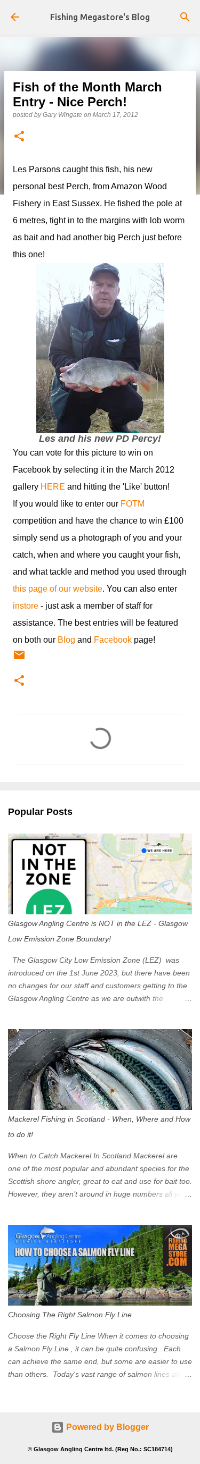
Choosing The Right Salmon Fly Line (70, 1314)
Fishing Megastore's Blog (100, 17)
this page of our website (57, 588)
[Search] (185, 17)
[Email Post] (19, 659)
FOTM (133, 503)
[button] (19, 137)
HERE (53, 486)
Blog (66, 639)
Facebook (113, 639)
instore (25, 605)
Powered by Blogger (106, 1427)
